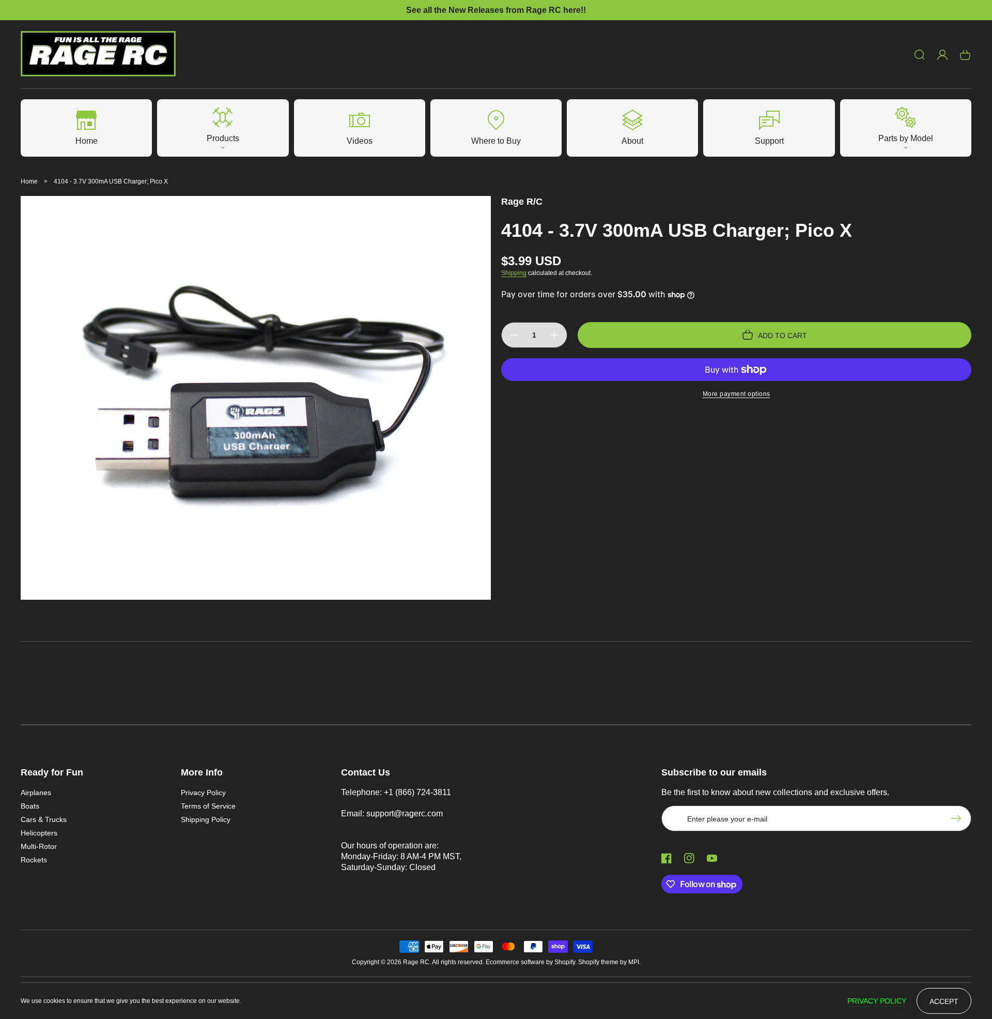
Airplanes (36, 792)
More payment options (736, 394)
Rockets (34, 860)
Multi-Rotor (39, 846)
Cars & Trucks (44, 819)
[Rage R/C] (98, 54)
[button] (919, 54)
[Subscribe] (958, 818)
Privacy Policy (203, 792)
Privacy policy (876, 1001)
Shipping (513, 273)
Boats (30, 806)
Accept (943, 1001)
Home (29, 181)
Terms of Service (208, 806)
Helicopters (39, 833)
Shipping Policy (205, 819)
